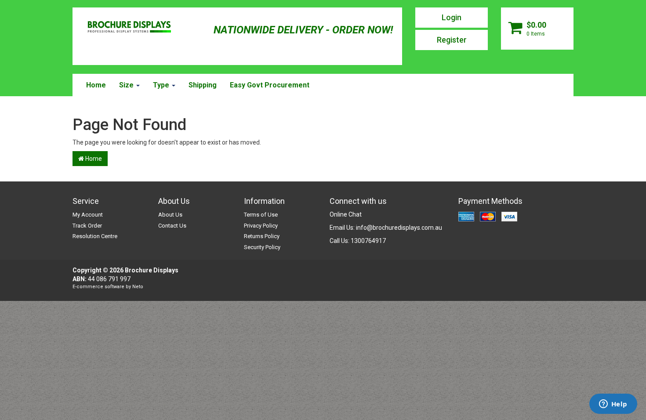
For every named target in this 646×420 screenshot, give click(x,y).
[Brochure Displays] (129, 27)
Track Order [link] (87, 225)
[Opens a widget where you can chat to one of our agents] (613, 405)
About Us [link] (170, 214)
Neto (137, 287)
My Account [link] (88, 214)
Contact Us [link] (172, 225)
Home (96, 85)
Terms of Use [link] (261, 214)
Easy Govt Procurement (269, 85)
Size (127, 85)
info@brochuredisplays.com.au (399, 227)
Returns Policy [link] (261, 236)
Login (451, 17)
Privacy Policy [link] (261, 225)
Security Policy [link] (262, 247)
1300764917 (368, 240)
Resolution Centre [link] (95, 236)
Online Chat (346, 214)
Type (162, 85)
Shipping (203, 85)
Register (452, 39)
